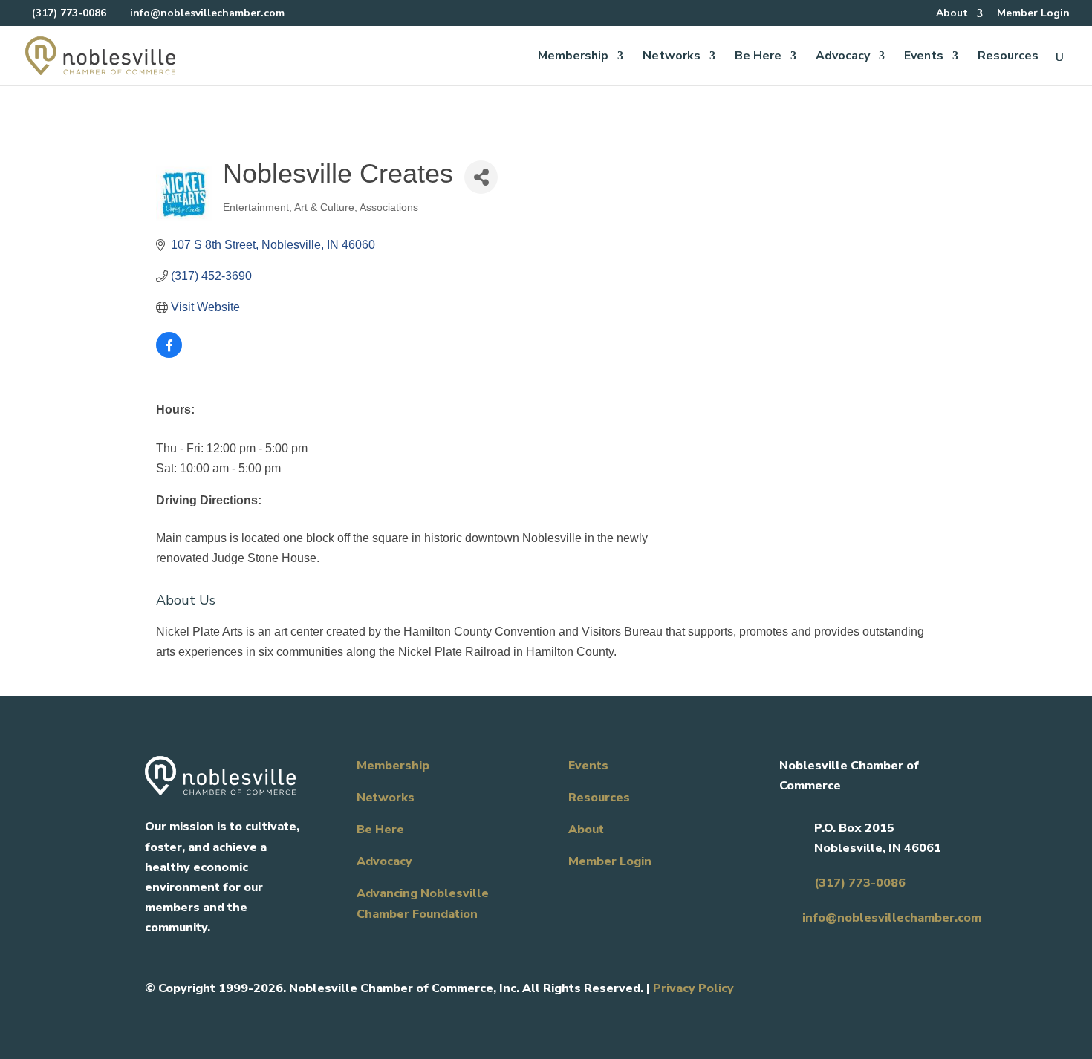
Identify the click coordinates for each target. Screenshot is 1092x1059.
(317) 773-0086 (69, 13)
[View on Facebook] (169, 354)
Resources (1008, 57)
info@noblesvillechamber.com (891, 918)
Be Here (758, 57)
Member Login (1033, 14)
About (952, 14)
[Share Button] (481, 177)
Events (923, 57)
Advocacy (843, 57)
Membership (573, 57)
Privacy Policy (693, 988)
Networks (672, 57)
